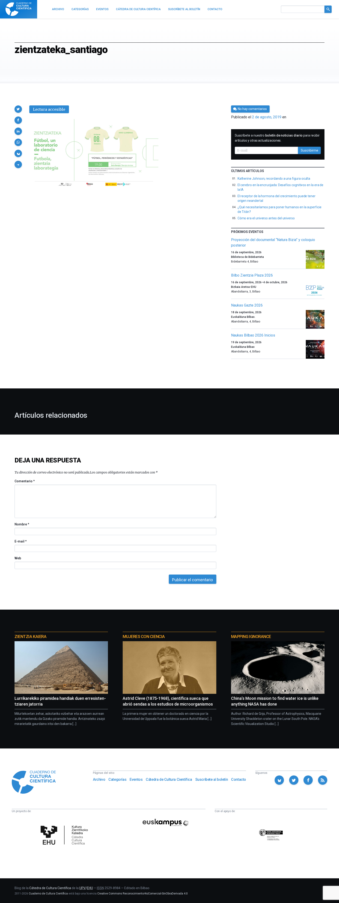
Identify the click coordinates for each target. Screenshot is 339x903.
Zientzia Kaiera (30, 636)
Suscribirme (309, 150)
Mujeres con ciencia (144, 636)
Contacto (238, 779)
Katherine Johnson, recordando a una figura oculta (274, 178)
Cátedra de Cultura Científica (169, 779)
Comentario (25, 481)
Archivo (99, 779)
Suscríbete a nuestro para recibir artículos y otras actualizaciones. (277, 138)
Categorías (117, 779)
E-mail (20, 541)
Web (18, 558)
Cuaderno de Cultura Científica (48, 893)
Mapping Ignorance (251, 636)
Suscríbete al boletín (211, 779)
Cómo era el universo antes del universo (266, 218)
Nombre (22, 524)
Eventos (136, 779)
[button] (18, 109)
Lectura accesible (49, 109)
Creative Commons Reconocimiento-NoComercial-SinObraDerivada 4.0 (142, 893)
